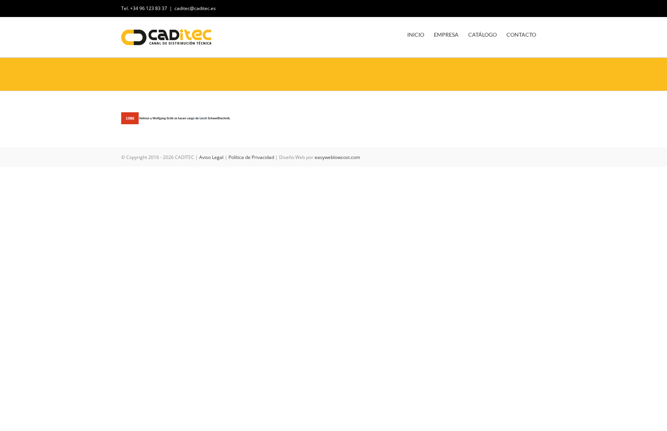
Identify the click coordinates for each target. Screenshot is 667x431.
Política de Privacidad (251, 157)
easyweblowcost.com (337, 157)
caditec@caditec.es (195, 8)
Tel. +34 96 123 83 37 (144, 8)
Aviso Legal (211, 157)
